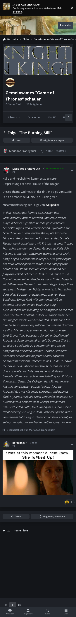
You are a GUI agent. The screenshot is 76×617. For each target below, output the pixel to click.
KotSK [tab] (52, 117)
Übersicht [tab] (14, 117)
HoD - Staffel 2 (57, 151)
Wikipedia (52, 205)
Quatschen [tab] (34, 117)
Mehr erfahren (9, 8)
